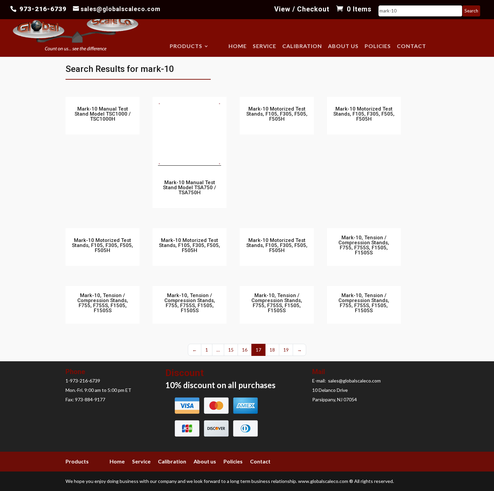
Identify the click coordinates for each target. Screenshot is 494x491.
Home (238, 46)
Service (264, 46)
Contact (411, 46)
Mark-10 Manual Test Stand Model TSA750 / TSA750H (189, 187)
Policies (378, 46)
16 (244, 350)
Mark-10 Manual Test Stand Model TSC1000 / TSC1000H (103, 114)
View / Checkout (301, 9)
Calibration (302, 46)
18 (272, 350)
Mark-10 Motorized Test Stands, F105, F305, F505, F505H (276, 114)
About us (343, 46)
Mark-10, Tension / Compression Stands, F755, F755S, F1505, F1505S (363, 245)
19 (286, 350)
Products (186, 46)
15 (231, 350)
